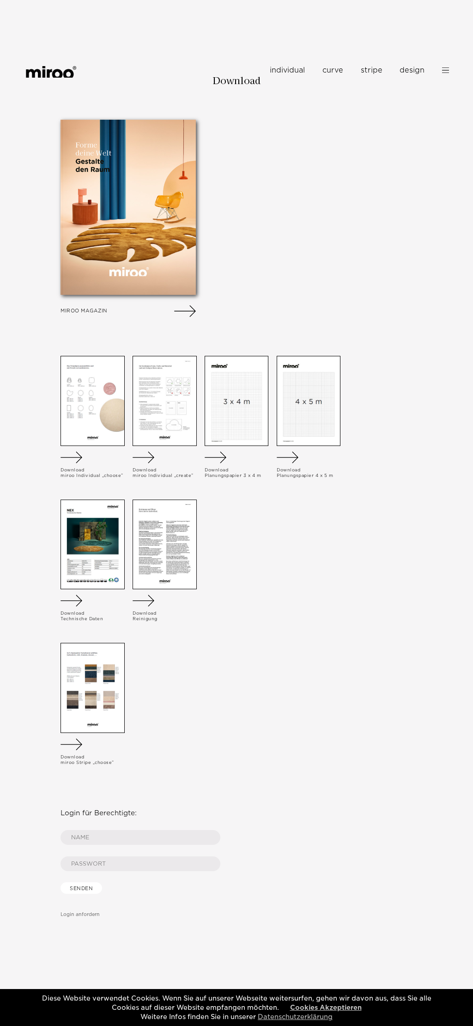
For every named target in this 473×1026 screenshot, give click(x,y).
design (412, 70)
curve (332, 70)
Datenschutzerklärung (295, 1016)
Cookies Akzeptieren (326, 1007)
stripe (371, 70)
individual (287, 70)
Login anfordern (80, 914)
